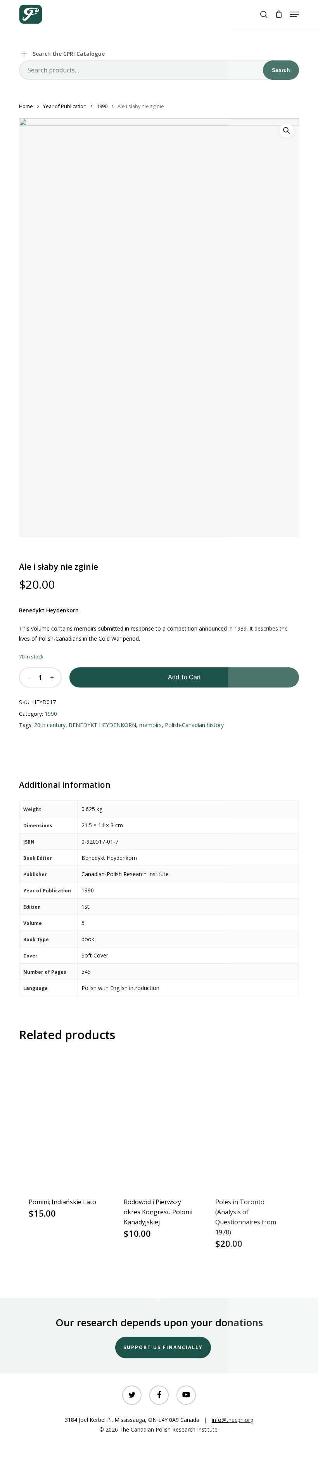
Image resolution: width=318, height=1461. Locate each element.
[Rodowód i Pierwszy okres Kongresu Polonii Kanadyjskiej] (160, 1119)
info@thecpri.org (232, 1419)
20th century (50, 725)
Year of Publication (64, 106)
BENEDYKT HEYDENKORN (102, 725)
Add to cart (184, 677)
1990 (102, 106)
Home (26, 106)
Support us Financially (163, 1347)
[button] (294, 14)
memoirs (150, 725)
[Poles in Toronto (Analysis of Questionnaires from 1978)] (251, 1119)
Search (281, 70)
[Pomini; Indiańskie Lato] (65, 1119)
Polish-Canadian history (194, 725)
